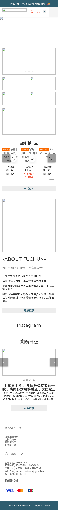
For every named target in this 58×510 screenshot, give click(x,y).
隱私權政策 (10, 442)
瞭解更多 (29, 310)
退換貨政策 (10, 439)
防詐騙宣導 (10, 445)
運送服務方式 (11, 436)
